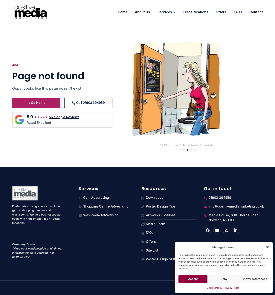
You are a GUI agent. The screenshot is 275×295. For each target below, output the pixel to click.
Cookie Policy (214, 287)
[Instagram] (226, 230)
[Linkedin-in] (235, 230)
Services (165, 12)
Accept (193, 279)
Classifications (195, 12)
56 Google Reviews (64, 117)
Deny (224, 279)
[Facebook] (207, 230)
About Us (142, 12)
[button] (267, 247)
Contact (256, 12)
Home (122, 12)
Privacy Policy (231, 287)
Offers (221, 12)
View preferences (255, 279)
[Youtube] (217, 230)
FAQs (238, 12)
